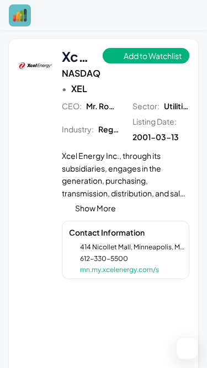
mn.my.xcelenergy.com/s (119, 269)
